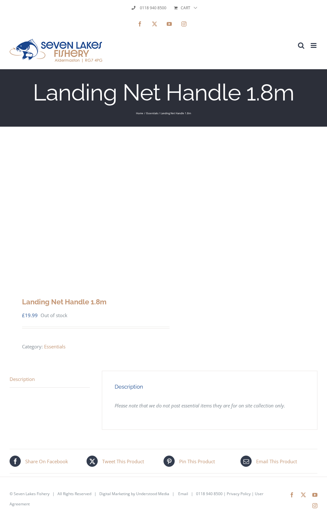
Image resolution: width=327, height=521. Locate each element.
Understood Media (152, 493)
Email (183, 493)
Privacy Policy (239, 493)
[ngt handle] (83, 207)
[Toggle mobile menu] (314, 45)
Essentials (54, 346)
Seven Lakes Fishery (31, 493)
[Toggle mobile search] (301, 45)
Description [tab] (22, 379)
